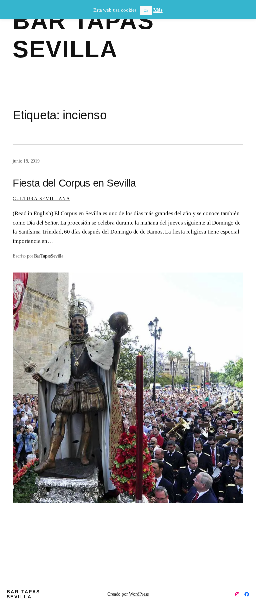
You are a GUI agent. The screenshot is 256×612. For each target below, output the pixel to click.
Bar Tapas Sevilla (23, 594)
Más (157, 10)
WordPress (138, 594)
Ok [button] (146, 10)
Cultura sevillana (41, 198)
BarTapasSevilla (48, 256)
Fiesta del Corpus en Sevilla (74, 183)
